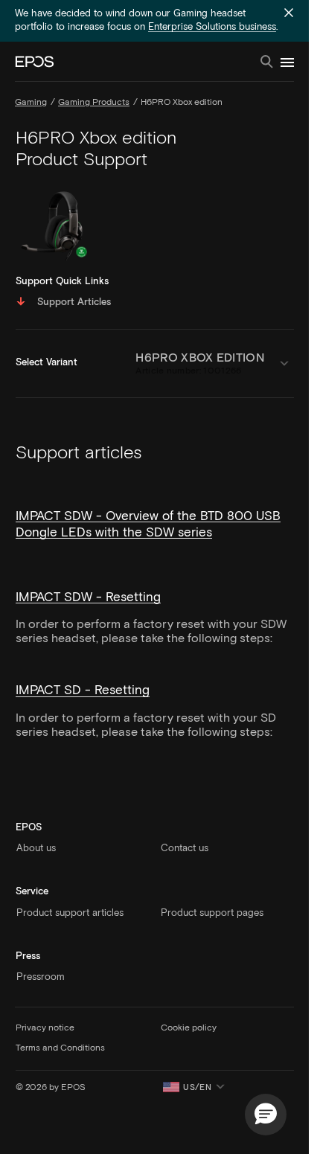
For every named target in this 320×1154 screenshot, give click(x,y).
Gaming (31, 102)
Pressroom (40, 977)
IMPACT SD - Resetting (83, 691)
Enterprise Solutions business (212, 27)
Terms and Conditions (60, 1048)
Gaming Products (93, 102)
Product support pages (212, 913)
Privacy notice (45, 1028)
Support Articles (74, 302)
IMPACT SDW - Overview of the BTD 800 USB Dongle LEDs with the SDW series (148, 524)
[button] (266, 1114)
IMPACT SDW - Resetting (88, 598)
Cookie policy (189, 1028)
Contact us (184, 848)
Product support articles (70, 913)
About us (36, 848)
